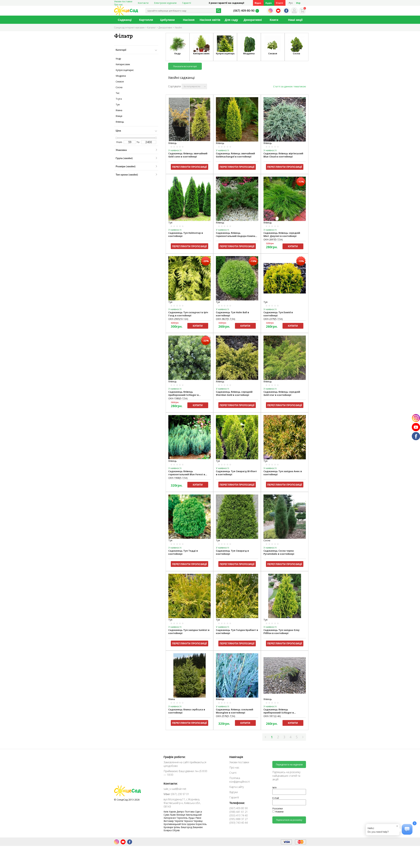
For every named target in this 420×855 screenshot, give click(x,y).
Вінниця (181, 814)
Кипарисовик (123, 64)
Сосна (119, 87)
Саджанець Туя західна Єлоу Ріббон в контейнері (281, 631)
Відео (258, 2)
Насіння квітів (210, 20)
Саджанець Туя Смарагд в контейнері (232, 552)
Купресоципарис (125, 70)
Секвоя (120, 81)
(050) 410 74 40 (238, 815)
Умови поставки (239, 762)
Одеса (198, 811)
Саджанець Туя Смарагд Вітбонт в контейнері (236, 473)
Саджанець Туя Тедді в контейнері (183, 552)
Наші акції (295, 20)
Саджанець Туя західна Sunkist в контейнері (189, 631)
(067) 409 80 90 (238, 808)
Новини (279, 811)
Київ (166, 811)
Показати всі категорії (185, 66)
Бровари (169, 827)
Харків (173, 811)
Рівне (198, 817)
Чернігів (179, 820)
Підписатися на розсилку (289, 819)
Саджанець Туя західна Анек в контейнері (282, 473)
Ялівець (120, 121)
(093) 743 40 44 (238, 822)
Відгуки (233, 792)
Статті (279, 2)
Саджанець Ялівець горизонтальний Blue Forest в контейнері (186, 473)
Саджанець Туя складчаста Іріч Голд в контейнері (188, 314)
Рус (291, 2)
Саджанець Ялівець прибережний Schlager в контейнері (183, 393)
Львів (173, 814)
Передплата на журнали (289, 764)
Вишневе (198, 827)
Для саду (231, 20)
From (119, 142)
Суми (167, 814)
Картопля (146, 20)
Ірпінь (177, 827)
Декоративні (253, 20)
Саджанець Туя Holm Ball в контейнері (232, 314)
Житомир (169, 820)
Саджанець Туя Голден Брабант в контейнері (237, 631)
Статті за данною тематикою (289, 86)
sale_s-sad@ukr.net (175, 789)
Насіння (189, 20)
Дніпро (181, 811)
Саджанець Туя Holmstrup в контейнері (185, 234)
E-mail (275, 798)
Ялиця (119, 116)
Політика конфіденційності (239, 779)
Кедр (118, 58)
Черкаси (188, 820)
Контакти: (171, 783)
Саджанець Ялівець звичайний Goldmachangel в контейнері (235, 155)
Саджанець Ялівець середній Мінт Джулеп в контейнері (281, 234)
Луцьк (191, 817)
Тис (118, 93)
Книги (274, 20)
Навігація (236, 757)
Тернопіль (182, 817)
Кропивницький (172, 824)
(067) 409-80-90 (243, 10)
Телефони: (237, 803)
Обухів (176, 830)
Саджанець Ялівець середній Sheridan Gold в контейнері (234, 393)
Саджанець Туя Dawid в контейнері (278, 314)
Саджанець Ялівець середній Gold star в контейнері (281, 393)
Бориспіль (201, 824)
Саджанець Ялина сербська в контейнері (186, 711)
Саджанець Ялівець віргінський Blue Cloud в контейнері (283, 155)
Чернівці (197, 820)
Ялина (119, 110)
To (137, 142)
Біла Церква (188, 824)
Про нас (118, 4)
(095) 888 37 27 (238, 819)
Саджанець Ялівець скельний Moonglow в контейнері (234, 711)
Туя (118, 104)
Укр (298, 2)
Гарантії (186, 2)
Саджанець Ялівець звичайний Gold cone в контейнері (187, 155)
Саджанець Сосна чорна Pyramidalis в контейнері (278, 552)
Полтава (190, 811)
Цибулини (167, 20)
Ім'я (274, 787)
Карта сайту (236, 787)
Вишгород (187, 827)
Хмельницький (194, 814)
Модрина (121, 75)
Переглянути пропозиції (189, 166)
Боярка (168, 830)
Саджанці (125, 20)
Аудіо (268, 2)
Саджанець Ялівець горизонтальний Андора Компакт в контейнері (237, 234)
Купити (293, 246)
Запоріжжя (170, 817)
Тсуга (119, 98)
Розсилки (277, 808)
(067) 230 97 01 (176, 794)
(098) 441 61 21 (238, 812)
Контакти (143, 2)
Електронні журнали (165, 2)
